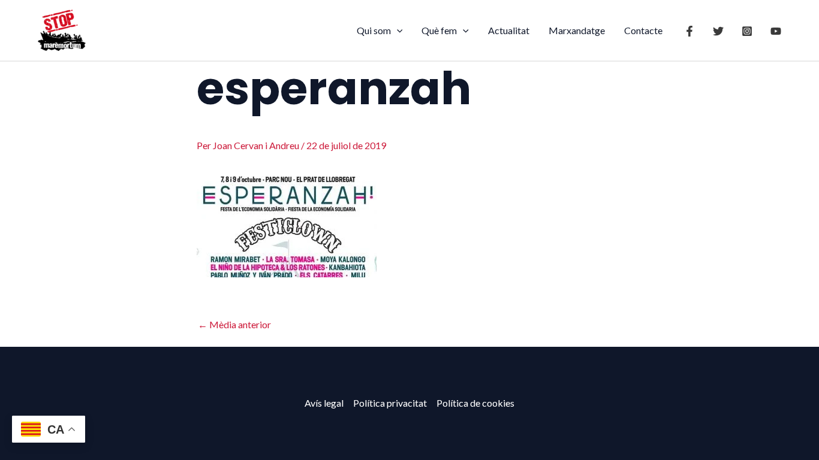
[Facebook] (689, 31)
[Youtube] (775, 31)
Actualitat (508, 30)
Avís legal (324, 402)
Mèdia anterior (234, 324)
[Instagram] (747, 31)
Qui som (374, 30)
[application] (397, 31)
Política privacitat (390, 402)
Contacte (643, 30)
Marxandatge (577, 30)
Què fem (439, 30)
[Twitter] (718, 31)
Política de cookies (475, 402)
